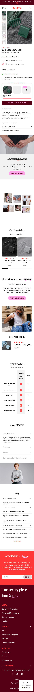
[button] (17, 103)
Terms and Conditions (10, 613)
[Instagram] (12, 674)
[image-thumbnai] (4, 13)
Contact (5, 656)
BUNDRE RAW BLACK (9, 262)
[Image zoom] (19, 27)
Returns (5, 639)
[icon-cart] (30, 8)
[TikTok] (17, 674)
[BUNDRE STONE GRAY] (24, 246)
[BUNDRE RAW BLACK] (9, 246)
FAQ (3, 631)
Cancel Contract (8, 643)
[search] (5, 8)
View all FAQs (16, 541)
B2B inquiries (7, 660)
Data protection (8, 617)
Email (6, 577)
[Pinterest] (22, 674)
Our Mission (6, 652)
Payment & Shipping (10, 635)
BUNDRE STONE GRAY (24, 262)
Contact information (10, 609)
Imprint (4, 621)
